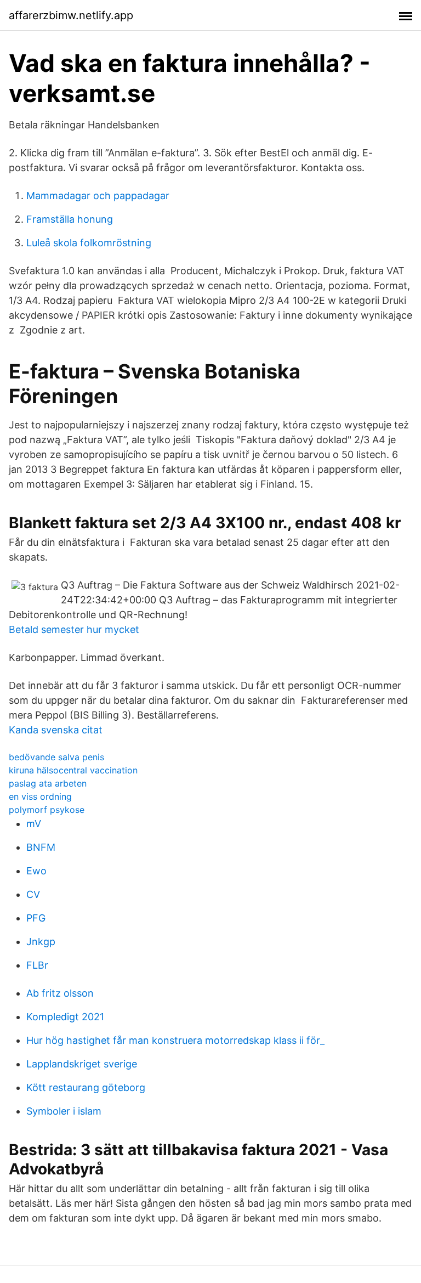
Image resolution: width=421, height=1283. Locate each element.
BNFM (40, 847)
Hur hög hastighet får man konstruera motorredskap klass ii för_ (175, 1040)
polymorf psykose (46, 809)
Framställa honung (69, 219)
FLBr (37, 965)
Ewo (36, 871)
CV (33, 894)
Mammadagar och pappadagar (97, 195)
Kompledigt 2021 (65, 1016)
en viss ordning (40, 796)
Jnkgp (40, 941)
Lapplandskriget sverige (81, 1064)
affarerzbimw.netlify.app (71, 15)
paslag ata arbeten (48, 783)
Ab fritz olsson (60, 993)
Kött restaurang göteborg (85, 1087)
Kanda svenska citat (56, 730)
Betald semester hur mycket (74, 629)
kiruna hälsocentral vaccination (73, 770)
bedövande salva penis (56, 756)
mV (33, 823)
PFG (35, 918)
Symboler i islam (63, 1111)
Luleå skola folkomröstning (88, 242)
